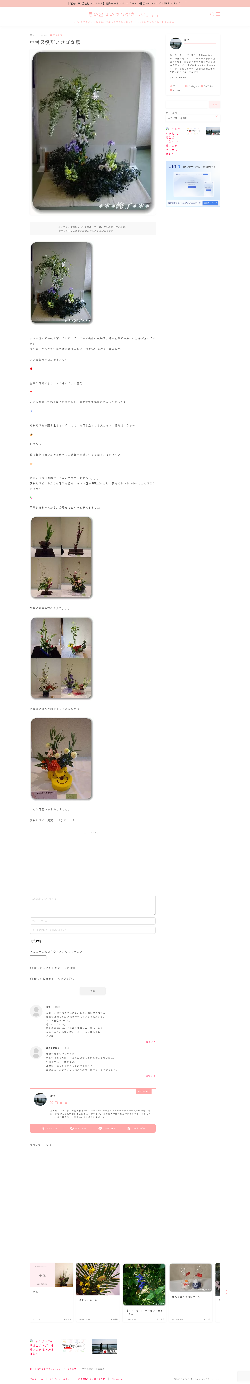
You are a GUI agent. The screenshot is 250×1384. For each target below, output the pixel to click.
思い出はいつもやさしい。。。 (125, 15)
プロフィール (36, 1379)
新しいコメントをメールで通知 (54, 968)
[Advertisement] (93, 861)
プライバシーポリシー (60, 1379)
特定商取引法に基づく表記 (91, 1379)
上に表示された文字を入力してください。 (57, 952)
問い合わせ (117, 1379)
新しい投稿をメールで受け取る (54, 979)
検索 (215, 104)
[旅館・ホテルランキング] (213, 131)
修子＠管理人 (53, 1048)
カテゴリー (173, 113)
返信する (151, 1042)
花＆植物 (57, 35)
